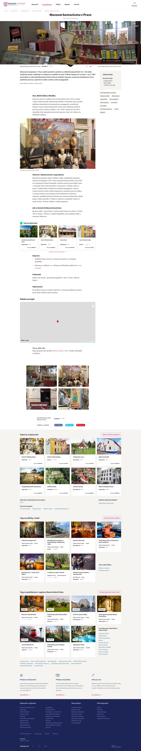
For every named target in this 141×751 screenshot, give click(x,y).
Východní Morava (25, 725)
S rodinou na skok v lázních (55, 572)
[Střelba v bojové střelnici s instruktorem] (83, 562)
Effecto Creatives (116, 746)
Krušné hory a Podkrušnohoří (54, 723)
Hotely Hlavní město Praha (106, 503)
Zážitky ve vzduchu (104, 568)
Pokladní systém (24, 740)
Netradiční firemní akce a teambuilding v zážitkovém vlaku (56, 542)
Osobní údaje (38, 733)
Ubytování (35, 4)
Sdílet (90, 66)
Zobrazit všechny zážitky (112, 518)
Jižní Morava (49, 707)
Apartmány (100, 714)
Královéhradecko (25, 712)
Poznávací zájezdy (104, 570)
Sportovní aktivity (76, 663)
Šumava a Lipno (24, 714)
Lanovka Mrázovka (28, 645)
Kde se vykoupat (103, 654)
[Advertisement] (57, 89)
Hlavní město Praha (37, 11)
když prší (102, 112)
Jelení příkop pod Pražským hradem (56, 645)
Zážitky (58, 4)
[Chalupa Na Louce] (83, 446)
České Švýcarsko (50, 709)
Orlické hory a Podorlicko (53, 716)
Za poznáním (103, 99)
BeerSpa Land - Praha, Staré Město (30, 573)
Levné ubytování (76, 723)
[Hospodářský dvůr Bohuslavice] (32, 476)
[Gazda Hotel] (67, 231)
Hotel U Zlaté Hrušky (85, 240)
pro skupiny (103, 106)
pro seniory (114, 102)
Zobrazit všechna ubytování (56, 252)
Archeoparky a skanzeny (42, 663)
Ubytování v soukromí (103, 718)
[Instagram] (39, 746)
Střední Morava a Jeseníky (27, 718)
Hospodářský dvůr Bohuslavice (31, 486)
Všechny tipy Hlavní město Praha (109, 592)
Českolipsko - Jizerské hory (53, 712)
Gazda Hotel (63, 240)
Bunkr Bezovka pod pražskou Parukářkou (108, 615)
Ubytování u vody (76, 720)
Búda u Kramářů (104, 457)
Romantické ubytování (77, 712)
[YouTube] (45, 746)
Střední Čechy (49, 718)
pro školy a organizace (106, 109)
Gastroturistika (38, 665)
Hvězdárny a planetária (26, 663)
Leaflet (81, 342)
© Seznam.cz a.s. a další (89, 342)
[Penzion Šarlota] (83, 476)
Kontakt (76, 4)
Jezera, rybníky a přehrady (38, 661)
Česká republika (25, 11)
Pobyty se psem (36, 509)
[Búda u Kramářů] (109, 446)
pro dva (116, 109)
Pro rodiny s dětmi (25, 509)
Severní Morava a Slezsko (53, 714)
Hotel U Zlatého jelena (47, 240)
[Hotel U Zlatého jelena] (48, 231)
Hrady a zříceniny (103, 642)
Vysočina (48, 720)
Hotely (99, 707)
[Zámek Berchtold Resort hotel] (29, 231)
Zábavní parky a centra (65, 661)
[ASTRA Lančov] (58, 476)
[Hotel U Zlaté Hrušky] (86, 231)
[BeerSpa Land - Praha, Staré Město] (32, 562)
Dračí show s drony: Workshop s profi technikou (109, 541)
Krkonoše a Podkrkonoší (27, 707)
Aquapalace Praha (78, 645)
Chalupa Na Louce (78, 457)
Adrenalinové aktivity (26, 665)
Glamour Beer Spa (78, 540)
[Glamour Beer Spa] (83, 530)
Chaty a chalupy (101, 712)
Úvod (6, 11)
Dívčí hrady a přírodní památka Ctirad (57, 615)
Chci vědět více (24, 695)
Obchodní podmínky (25, 733)
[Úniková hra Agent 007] (32, 530)
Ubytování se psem (76, 714)
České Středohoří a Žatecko (53, 725)
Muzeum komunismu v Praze (52, 11)
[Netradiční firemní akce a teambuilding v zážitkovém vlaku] (58, 530)
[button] (57, 322)
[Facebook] (33, 746)
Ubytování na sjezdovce (78, 718)
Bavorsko (48, 727)
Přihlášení (55, 733)
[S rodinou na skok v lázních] (58, 562)
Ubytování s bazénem (77, 716)
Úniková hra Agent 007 (29, 540)
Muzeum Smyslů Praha (29, 614)
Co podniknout (47, 4)
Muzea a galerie (104, 102)
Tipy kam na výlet (104, 96)
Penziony (99, 709)
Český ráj (22, 716)
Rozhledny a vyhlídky (105, 647)
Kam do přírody (103, 645)
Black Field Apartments (106, 486)
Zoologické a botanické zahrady (60, 663)
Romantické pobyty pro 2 (62, 509)
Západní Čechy (24, 720)
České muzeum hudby (80, 614)
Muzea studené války (60, 351)
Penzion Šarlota (78, 486)
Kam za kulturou (114, 99)
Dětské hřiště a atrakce (80, 661)
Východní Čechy (24, 723)
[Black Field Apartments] (109, 476)
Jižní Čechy (23, 709)
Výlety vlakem (115, 96)
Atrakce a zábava (103, 652)
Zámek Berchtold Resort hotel (28, 241)
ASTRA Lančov (51, 486)
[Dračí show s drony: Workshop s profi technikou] (109, 530)
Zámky (101, 640)
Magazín (67, 4)
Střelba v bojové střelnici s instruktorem (81, 573)
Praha (21, 502)
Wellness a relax (47, 509)
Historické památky (104, 638)
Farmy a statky (101, 716)
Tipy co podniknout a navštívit (108, 92)
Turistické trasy (24, 661)
